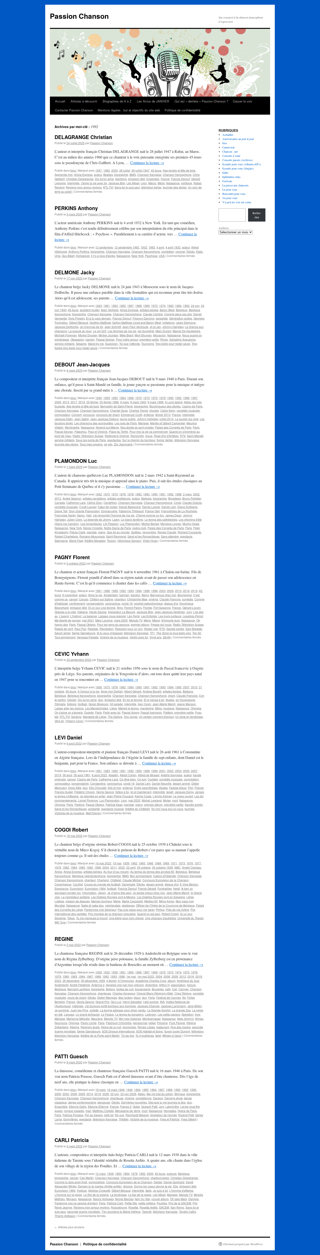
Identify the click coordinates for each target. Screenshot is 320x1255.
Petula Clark (77, 532)
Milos (158, 708)
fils (184, 997)
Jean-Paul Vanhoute (135, 327)
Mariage (143, 423)
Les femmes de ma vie (122, 331)
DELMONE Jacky (75, 272)
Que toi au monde (118, 532)
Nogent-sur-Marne (107, 427)
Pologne (162, 1023)
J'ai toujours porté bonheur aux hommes (110, 1006)
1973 (146, 398)
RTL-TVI (108, 187)
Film (190, 788)
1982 (138, 494)
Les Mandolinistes (96, 708)
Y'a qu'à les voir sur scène (236, 202)
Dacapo (158, 1098)
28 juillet (124, 170)
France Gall (152, 511)
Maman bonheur (101, 901)
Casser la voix (242, 101)
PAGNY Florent (72, 557)
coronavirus (112, 603)
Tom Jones (131, 717)
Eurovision (76, 888)
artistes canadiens (94, 498)
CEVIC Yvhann (72, 653)
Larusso (69, 1014)
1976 (122, 494)
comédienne (144, 1098)
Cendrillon (110, 503)
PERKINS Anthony (76, 207)
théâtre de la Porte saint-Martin (100, 1035)
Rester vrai (151, 629)
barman (124, 595)
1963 (114, 306)
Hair (88, 515)
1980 (66, 976)
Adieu (141, 1094)
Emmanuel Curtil (131, 415)
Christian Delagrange (79, 179)
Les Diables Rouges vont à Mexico (113, 897)
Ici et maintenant (140, 792)
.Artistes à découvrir (83, 101)
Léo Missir (133, 183)
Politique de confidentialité (182, 110)
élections (121, 179)
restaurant (162, 1027)
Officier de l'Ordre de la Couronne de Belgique (165, 905)
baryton (135, 595)
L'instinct (75, 616)
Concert (76, 415)
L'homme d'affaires (181, 1190)
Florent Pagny (133, 608)
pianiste (92, 532)
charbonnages (160, 1178)
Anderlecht (61, 985)
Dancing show (173, 1098)
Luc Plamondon (130, 524)
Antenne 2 (97, 985)
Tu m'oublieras (144, 1035)
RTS (183, 436)
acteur (186, 247)
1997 (194, 398)
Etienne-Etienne (98, 1106)
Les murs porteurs (169, 616)
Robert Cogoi (170, 914)
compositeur (62, 415)
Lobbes (59, 901)
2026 (105, 1094)
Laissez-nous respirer (112, 616)
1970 (138, 398)
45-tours (156, 170)
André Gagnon (72, 498)
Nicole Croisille (93, 528)
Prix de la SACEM (179, 1203)
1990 (170, 398)
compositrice (97, 1182)
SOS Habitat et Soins (149, 1031)
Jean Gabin (81, 419)
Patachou (80, 431)
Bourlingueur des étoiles (165, 406)
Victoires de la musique (69, 813)
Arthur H (164, 985)
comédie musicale (188, 410)
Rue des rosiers (181, 1027)
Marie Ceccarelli (132, 901)
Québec (136, 532)
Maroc (152, 183)
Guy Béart (68, 256)
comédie (187, 599)
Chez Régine (183, 993)
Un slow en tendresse (189, 717)
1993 (130, 591)
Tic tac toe (127, 1035)
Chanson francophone (177, 175)
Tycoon (111, 541)
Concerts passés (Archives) (237, 160)
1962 (114, 398)
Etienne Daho (77, 1106)
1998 (178, 494)
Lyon (144, 183)
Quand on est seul (148, 914)
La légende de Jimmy (97, 519)
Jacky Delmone (186, 322)
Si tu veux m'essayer (110, 633)
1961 (106, 306)
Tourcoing (147, 344)
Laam (115, 519)
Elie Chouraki (97, 788)
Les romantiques (91, 524)
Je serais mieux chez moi (149, 893)
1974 (162, 306)
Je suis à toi (160, 1190)
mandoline (147, 708)
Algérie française (171, 775)
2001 (162, 771)
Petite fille (131, 1203)
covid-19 (127, 603)
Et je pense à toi (154, 700)
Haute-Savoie (98, 612)
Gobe (136, 1106)
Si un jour (186, 914)
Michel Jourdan (108, 335)
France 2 (125, 1106)
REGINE (64, 938)
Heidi (176, 888)
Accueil (60, 101)
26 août (67, 775)
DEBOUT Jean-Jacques (82, 364)
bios (73, 170)
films (120, 608)
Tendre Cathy (187, 1212)
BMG (133, 175)
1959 (106, 398)
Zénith (167, 637)
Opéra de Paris (187, 1111)
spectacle (186, 536)
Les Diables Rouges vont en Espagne (161, 897)
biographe (97, 989)
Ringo (164, 339)
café (168, 989)
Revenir (59, 187)
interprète (73, 183)
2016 (190, 976)
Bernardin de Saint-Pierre (116, 406)
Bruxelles (158, 989)
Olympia (196, 708)
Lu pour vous (229, 189)
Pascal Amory (130, 712)
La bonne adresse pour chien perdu (123, 1010)
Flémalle (60, 704)
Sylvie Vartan (164, 440)
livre (197, 1014)
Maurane (97, 1019)
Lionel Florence (88, 800)
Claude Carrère (153, 314)
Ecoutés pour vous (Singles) (238, 168)
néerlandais (112, 905)
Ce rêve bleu (127, 779)
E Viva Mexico (189, 884)
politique (186, 183)
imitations (168, 322)
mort (175, 800)
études (170, 700)
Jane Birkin (194, 1006)
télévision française (187, 440)
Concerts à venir (231, 156)
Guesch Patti (149, 1106)
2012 (58, 498)
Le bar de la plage (139, 1195)
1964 (122, 398)
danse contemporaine (82, 1102)
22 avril (131, 867)
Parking (79, 805)
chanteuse (104, 993)
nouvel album (160, 1199)
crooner (180, 251)
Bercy (145, 595)
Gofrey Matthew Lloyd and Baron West (136, 322)
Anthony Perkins (78, 251)
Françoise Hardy (65, 515)
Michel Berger (150, 524)
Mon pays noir (184, 901)
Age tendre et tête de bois (179, 170)
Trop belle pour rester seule (172, 344)
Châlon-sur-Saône (101, 599)
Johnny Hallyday (172, 327)
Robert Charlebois (66, 536)
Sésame (81, 344)
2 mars (187, 494)
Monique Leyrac (170, 524)
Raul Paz (80, 629)
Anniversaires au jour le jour (238, 139)
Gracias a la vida (65, 612)
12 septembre (104, 247)
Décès (190, 251)
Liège (113, 708)
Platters (168, 712)
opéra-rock (139, 528)
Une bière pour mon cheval (126, 918)
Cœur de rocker (107, 507)
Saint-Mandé (195, 436)
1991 (162, 494)
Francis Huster (64, 792)
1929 (98, 972)
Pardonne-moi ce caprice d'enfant (76, 1203)
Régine (74, 1027)
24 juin (195, 306)
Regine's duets (90, 1027)
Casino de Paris (192, 406)
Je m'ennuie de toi (91, 327)
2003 (162, 591)
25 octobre (144, 867)
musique (168, 708)
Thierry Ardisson (65, 1216)
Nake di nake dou (92, 905)
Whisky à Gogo (172, 1035)
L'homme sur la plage (68, 1195)
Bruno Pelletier (191, 498)
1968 (138, 306)
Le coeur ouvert (183, 796)
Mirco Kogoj (166, 901)
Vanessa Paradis (87, 637)
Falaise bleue (177, 788)
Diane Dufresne (187, 507)
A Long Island (173, 402)
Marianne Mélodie (78, 1019)
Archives (224, 228)
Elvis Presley (76, 318)
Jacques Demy (184, 792)
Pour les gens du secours (113, 624)
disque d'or (171, 603)
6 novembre (70, 595)
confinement (77, 603)
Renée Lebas (146, 1027)
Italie (148, 1190)
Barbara (146, 498)
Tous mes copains (91, 444)
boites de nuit (125, 989)
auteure (172, 1174)
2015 (194, 687)
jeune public (128, 419)
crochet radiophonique (148, 603)
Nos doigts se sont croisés (137, 427)
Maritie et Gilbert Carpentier (167, 423)
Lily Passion (111, 524)
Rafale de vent (64, 629)
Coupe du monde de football (102, 884)
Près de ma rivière (177, 910)
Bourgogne (185, 595)
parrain (90, 339)
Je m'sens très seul (119, 893)
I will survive (151, 1002)
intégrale (77, 1006)
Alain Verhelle (110, 310)
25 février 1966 (109, 402)
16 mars (100, 1090)
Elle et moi (114, 788)
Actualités (227, 134)
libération (187, 1014)
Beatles (108, 175)
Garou (81, 515)
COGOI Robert (71, 829)
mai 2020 (134, 800)
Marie (117, 901)
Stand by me (96, 344)
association (178, 985)
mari (88, 1111)
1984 (178, 306)
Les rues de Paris (126, 423)
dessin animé (181, 783)
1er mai (131, 976)
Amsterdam (111, 595)
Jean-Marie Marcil (164, 704)
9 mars (124, 402)
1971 (174, 863)
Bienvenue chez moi (163, 595)
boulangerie (142, 989)
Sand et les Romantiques (143, 536)
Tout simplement (65, 637)
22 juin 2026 (128, 1094)
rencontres (149, 532)
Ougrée (89, 712)
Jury (189, 612)
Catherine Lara (76, 503)
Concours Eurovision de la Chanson (165, 880)
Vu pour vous (230, 198)
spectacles (114, 440)
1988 (106, 591)
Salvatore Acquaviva (182, 339)
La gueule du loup (80, 331)
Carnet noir (228, 147)
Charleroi (103, 880)
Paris (196, 427)
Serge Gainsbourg (83, 633)
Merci (147, 620)
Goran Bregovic (98, 704)
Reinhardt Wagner (137, 1115)
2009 (170, 591)
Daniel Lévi (168, 507)
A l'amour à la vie (88, 691)
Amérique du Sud (188, 981)
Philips (160, 910)
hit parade (116, 704)
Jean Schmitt (112, 327)
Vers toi (59, 721)
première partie (149, 339)
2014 (89, 1094)
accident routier (89, 310)
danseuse (103, 1102)
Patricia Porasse (73, 1115)
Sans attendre (170, 536)
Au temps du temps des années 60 (152, 872)
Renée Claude (166, 532)
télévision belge (151, 187)
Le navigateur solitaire (75, 897)
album (171, 981)
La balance (90, 616)
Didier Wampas (107, 997)
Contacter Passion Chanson (74, 110)
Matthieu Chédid (103, 1111)
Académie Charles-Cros (150, 981)
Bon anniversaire (141, 876)
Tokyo (71, 918)
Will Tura (60, 922)
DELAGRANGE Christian (83, 136)
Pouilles (162, 1203)
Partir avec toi (111, 712)
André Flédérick (80, 985)
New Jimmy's (185, 1019)
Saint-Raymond (116, 536)
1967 (130, 306)
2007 (186, 687)
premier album (140, 624)
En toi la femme (132, 700)
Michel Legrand (152, 800)
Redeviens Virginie (117, 436)
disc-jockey (125, 997)
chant (171, 695)
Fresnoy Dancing (143, 318)
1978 (130, 494)
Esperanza (61, 888)
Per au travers (94, 1115)
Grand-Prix (102, 1002)
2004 (105, 867)
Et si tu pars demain (98, 318)
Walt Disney (93, 813)
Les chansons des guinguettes (93, 423)
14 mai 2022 (103, 863)
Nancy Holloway (103, 1199)
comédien (167, 251)
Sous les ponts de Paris (91, 440)
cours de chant (76, 997)
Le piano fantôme (132, 519)
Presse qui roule (161, 624)
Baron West (167, 310)
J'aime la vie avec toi (94, 183)
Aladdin (113, 775)
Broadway (174, 498)
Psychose (151, 256)
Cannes (184, 989)
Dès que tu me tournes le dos (167, 1102)
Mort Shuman (143, 335)
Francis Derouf (180, 179)
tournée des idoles (174, 187)
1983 (170, 306)
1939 (126, 863)
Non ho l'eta (142, 1199)
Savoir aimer (63, 633)
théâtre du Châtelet (137, 809)
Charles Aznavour (123, 993)
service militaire (64, 344)
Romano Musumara (92, 536)
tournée (189, 809)
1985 (114, 771)
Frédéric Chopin (84, 792)
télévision (197, 1031)
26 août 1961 (82, 775)
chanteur (120, 599)
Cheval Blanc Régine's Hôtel (155, 993)
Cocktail (153, 779)
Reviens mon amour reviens (84, 187)
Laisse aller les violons (69, 708)
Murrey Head (190, 524)
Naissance (173, 183)
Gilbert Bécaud (78, 322)
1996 (186, 398)
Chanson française (149, 175)
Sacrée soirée (175, 629)
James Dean (173, 515)
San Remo (177, 1207)
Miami (156, 620)
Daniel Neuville (161, 783)
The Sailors (115, 717)
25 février (92, 402)
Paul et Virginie (98, 431)
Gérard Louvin (191, 608)
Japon (102, 893)
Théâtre (124, 1119)
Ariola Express (83, 175)
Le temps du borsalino (129, 1014)
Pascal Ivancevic (151, 712)
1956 (98, 687)
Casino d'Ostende (164, 876)
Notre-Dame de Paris (117, 528)
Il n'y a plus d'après (103, 256)
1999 (154, 771)
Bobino (110, 989)
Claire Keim (167, 410)
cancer (73, 599)
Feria (151, 997)
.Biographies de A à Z (116, 101)
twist (158, 1035)
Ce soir (141, 779)
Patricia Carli (115, 1203)
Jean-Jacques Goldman (170, 612)
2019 (81, 402)
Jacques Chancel (148, 1006)
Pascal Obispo (86, 624)
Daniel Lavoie (151, 507)
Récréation (107, 629)
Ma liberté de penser (68, 620)
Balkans (188, 691)
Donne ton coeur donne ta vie (153, 1186)
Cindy (177, 503)
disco (137, 997)
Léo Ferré (133, 616)
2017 (74, 402)
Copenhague (63, 884)
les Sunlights (146, 331)
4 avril (160, 247)
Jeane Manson (186, 704)
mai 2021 (88, 620)
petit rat (108, 1115)
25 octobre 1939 (162, 867)
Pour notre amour (127, 339)
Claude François (170, 599)
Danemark (128, 884)
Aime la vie (95, 595)
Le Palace (107, 1014)
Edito (225, 172)
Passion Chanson (79, 16)
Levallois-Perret (193, 616)
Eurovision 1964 (95, 888)
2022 (121, 867)
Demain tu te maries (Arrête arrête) (100, 1186)
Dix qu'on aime (104, 179)
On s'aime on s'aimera (69, 712)
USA (162, 256)
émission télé (136, 179)
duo (100, 700)
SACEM (164, 1207)
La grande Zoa (181, 1010)
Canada (60, 503)
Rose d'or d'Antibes (166, 436)
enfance (149, 415)
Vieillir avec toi (139, 637)
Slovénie (60, 918)
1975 (154, 398)
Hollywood (82, 256)
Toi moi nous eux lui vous (167, 809)
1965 (122, 306)
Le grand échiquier (88, 1014)
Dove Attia (74, 788)
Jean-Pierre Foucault (120, 796)
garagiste (162, 318)
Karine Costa (143, 796)
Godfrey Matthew (100, 322)
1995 (178, 687)
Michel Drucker (87, 335)
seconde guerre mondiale (83, 1212)
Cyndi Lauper (87, 507)
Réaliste (93, 629)
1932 (144, 247)
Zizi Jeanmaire (123, 444)
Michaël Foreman (66, 335)
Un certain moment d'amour (156, 717)
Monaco (71, 1199)
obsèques (128, 905)
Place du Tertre (118, 431)
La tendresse (118, 1195)
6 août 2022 (99, 775)
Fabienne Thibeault (131, 511)
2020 (114, 170)
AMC (177, 867)
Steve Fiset (76, 541)
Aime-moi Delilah (112, 691)
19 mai (117, 863)
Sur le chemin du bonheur (138, 440)
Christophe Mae (137, 599)
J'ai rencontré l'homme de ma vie (113, 515)
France (165, 179)
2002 (196, 494)
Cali (174, 989)
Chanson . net (230, 151)
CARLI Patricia (72, 1139)
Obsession (77, 339)
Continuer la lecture (147, 162)
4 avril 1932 (173, 247)
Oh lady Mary (178, 1199)
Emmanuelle (109, 511)
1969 (146, 306)
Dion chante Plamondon (84, 511)
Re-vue (119, 1115)
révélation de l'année (163, 1115)
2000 (58, 1094)
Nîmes (199, 1019)
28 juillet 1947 (140, 170)
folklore (71, 704)
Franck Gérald (147, 888)
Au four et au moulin (116, 872)
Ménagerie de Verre (127, 1111)
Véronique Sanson (129, 541)
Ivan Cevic (144, 704)
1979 (162, 398)
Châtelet (115, 880)
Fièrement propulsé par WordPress (243, 1244)
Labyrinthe (172, 1106)
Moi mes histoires (130, 1019)
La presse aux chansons (235, 185)
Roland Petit (186, 1115)
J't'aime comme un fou (150, 515)
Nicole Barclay (124, 1199)
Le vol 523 (99, 331)
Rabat (197, 183)
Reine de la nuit (111, 1027)
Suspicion (111, 344)
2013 (66, 402)
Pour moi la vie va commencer (149, 431)
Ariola (58, 872)
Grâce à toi (122, 792)
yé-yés (108, 444)
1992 (106, 170)
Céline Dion (94, 503)
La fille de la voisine (96, 1195)
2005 (186, 771)
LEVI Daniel (68, 737)
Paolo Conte (89, 1023)
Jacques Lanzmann (173, 1006)
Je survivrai (62, 1010)
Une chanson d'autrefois (160, 918)
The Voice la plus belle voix (173, 633)
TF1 (152, 633)
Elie (175, 1186)
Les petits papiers (169, 1014)
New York (137, 256)
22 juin (114, 1094)
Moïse (167, 800)
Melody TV (135, 620)
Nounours (61, 1023)
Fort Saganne (162, 608)
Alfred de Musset (148, 775)
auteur (98, 175)
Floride (147, 608)
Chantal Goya (119, 410)
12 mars (100, 1174)
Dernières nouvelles (134, 1102)
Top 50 (196, 633)
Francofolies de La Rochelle (179, 511)
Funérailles (164, 888)
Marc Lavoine (104, 620)
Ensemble (152, 179)
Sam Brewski (194, 629)
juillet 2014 (167, 419)
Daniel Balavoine (130, 507)
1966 (130, 398)
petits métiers (146, 1203)
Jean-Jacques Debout (104, 419)
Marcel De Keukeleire (186, 331)
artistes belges (149, 310)
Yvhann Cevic (74, 721)
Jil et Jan (155, 327)
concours (89, 415)
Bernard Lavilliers (78, 989)
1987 (89, 976)
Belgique (181, 310)
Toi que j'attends (129, 344)
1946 (129, 1090)
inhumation (89, 893)
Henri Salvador (132, 1002)
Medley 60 (151, 901)
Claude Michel (132, 880)
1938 (110, 1174)
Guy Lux (116, 1002)
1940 (98, 398)
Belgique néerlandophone (89, 876)
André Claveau (191, 867)
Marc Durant (163, 331)
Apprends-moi (64, 175)
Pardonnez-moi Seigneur (100, 910)
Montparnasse (151, 1019)
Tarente (147, 1212)
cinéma (153, 599)
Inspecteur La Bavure (121, 612)
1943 (98, 306)
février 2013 (163, 415)
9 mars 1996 (156, 402)
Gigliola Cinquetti (99, 1190)
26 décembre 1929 (93, 981)
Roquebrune (119, 1207)
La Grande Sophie (159, 1010)
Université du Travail (190, 918)
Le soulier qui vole (186, 419)
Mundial (60, 905)
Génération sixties (180, 318)
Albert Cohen (128, 775)
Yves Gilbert (188, 1119)
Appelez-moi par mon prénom (125, 985)
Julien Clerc (74, 519)
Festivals (227, 181)
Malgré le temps (128, 708)
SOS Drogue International (118, 1031)
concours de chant (107, 415)
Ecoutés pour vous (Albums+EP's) (241, 164)
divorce (128, 1186)
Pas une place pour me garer (136, 910)
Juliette (94, 1010)
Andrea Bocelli (152, 691)
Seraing (76, 717)
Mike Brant (126, 335)
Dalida (158, 1182)
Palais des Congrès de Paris (173, 427)
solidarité (94, 809)
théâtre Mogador (95, 541)
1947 (98, 170)
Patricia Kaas (114, 805)
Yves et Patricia (169, 1119)
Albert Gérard (132, 691)
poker (152, 1023)
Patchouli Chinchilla (118, 1023)
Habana (82, 612)
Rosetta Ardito (149, 1207)
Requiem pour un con (129, 629)
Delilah (71, 700)
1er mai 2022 (145, 976)
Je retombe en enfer (92, 796)
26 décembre (71, 981)
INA (162, 1002)
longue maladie (74, 1111)
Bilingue (180, 1094)
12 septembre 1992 (126, 247)
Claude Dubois (192, 503)
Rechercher (257, 215)
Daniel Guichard (174, 1182)
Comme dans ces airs (178, 314)
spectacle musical (112, 809)
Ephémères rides (231, 177)
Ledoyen (150, 1014)
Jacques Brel (116, 183)
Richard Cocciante (189, 532)
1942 (98, 494)
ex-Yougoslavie (185, 700)
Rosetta (133, 1207)
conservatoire (95, 603)
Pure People (177, 1023)
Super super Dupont (177, 1031)
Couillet (78, 884)
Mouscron (159, 335)
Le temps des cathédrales (161, 519)
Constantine (98, 783)
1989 (114, 591)
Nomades (170, 1111)
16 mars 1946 (116, 1090)
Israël (169, 792)
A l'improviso (126, 981)
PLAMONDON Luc (76, 460)
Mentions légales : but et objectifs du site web (129, 110)
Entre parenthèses (146, 788)
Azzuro (191, 985)
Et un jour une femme (101, 608)
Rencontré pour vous (234, 194)
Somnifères (70, 1119)
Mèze (161, 183)
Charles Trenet (138, 410)
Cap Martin (87, 1178)
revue (149, 436)
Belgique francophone (81, 695)
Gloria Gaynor (105, 792)
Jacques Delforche (66, 327)
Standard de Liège (94, 717)
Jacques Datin (64, 419)
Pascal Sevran (105, 339)
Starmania (61, 541)
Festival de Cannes (168, 997)
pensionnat (140, 1023)
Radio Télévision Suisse (88, 436)
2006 (58, 402)
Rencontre (137, 436)
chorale (154, 410)
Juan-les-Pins (79, 1010)
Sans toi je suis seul (127, 187)
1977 (197, 863)
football (82, 704)
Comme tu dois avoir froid (71, 1182)
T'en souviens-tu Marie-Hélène (121, 1212)
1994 (138, 591)
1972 (154, 306)
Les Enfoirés (149, 616)
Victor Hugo (150, 541)
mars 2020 (121, 620)
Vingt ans (155, 637)
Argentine (151, 985)
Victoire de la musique (114, 637)
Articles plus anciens (69, 1227)
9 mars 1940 (138, 402)
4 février (111, 981)
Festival (82, 1190)
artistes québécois (118, 498)
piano (101, 532)
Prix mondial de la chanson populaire (112, 914)
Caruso (83, 599)
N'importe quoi (170, 620)
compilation (191, 779)
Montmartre (72, 427)
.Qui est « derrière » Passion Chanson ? (201, 101)
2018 (186, 591)
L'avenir (64, 616)
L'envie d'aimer (162, 796)
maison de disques (78, 901)
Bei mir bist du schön (160, 1094)
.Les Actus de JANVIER (152, 101)
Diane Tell (61, 511)
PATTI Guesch (71, 1056)
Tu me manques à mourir (92, 918)
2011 (113, 867)
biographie (121, 175)
